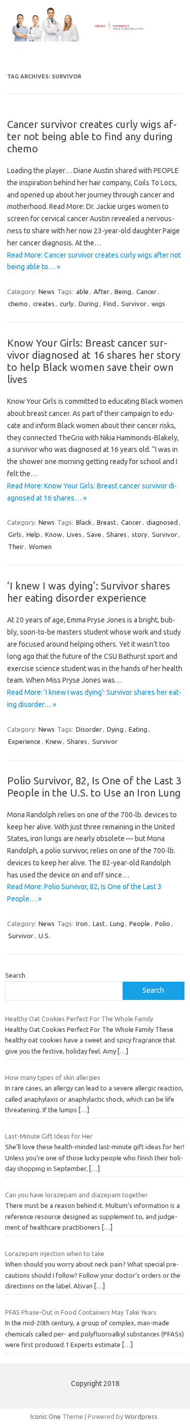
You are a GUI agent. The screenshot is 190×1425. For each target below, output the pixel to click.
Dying (115, 729)
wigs (158, 303)
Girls (14, 534)
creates (44, 303)
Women (40, 546)
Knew (54, 741)
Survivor (133, 303)
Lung (117, 923)
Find (109, 303)
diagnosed (162, 522)
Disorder (89, 729)
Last (99, 923)
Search (15, 975)
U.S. (44, 935)
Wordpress (141, 1416)
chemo (18, 303)
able (82, 291)
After (101, 291)
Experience (24, 741)
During (88, 303)
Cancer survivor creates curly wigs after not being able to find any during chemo (92, 136)
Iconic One (45, 1416)
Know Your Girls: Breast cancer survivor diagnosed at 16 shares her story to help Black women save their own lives (93, 361)
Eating (138, 729)
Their (16, 546)
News (47, 291)
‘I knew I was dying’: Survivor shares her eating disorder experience (88, 592)
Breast (106, 522)
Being (123, 291)
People (139, 923)
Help (33, 534)
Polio (162, 923)
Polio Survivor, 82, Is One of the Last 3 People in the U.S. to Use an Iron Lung (94, 787)
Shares (116, 534)
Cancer (146, 291)
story (139, 534)
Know (53, 534)
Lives (74, 534)
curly (66, 303)
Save (94, 534)
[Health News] (95, 39)
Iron (82, 923)
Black (84, 522)
